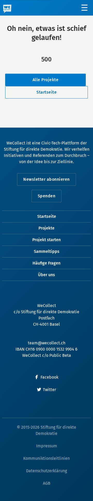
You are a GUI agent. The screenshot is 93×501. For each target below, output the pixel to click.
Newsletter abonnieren (46, 179)
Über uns (46, 274)
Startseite (46, 92)
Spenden (47, 195)
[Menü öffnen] (84, 7)
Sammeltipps (46, 251)
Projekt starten (46, 239)
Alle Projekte (46, 79)
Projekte (46, 228)
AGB (46, 483)
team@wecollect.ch (46, 342)
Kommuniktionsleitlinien (46, 458)
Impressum (46, 445)
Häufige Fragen (46, 263)
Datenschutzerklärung (46, 470)
